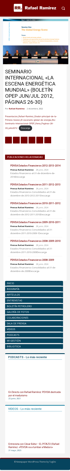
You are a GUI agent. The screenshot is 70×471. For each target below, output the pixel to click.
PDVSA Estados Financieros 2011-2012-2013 (35, 184)
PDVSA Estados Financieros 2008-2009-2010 (35, 241)
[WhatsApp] (32, 140)
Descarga (25, 128)
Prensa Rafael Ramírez (22, 169)
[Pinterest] (24, 140)
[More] (47, 140)
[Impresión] (39, 140)
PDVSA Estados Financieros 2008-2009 (32, 260)
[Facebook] (8, 140)
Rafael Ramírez (17, 108)
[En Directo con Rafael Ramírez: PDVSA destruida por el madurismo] (35, 375)
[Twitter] (16, 140)
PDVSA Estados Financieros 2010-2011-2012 (35, 203)
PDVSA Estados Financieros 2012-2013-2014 (35, 165)
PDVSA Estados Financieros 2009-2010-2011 (35, 222)
